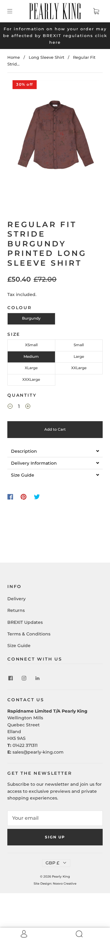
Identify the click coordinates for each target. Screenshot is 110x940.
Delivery (16, 598)
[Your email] (55, 818)
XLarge (31, 367)
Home (13, 57)
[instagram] (24, 678)
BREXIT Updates (25, 622)
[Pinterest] (23, 497)
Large (79, 356)
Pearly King (61, 876)
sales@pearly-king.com (38, 752)
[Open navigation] (14, 11)
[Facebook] (10, 497)
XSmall (31, 345)
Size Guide (19, 645)
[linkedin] (37, 678)
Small (79, 345)
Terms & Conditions (28, 634)
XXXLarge (31, 379)
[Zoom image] (55, 140)
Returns (16, 610)
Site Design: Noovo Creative (55, 884)
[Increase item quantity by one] (28, 407)
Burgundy (31, 318)
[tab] (55, 451)
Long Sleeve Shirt (46, 57)
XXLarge (78, 367)
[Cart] (96, 11)
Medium (31, 356)
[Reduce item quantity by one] (10, 407)
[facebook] (10, 678)
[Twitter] (37, 497)
